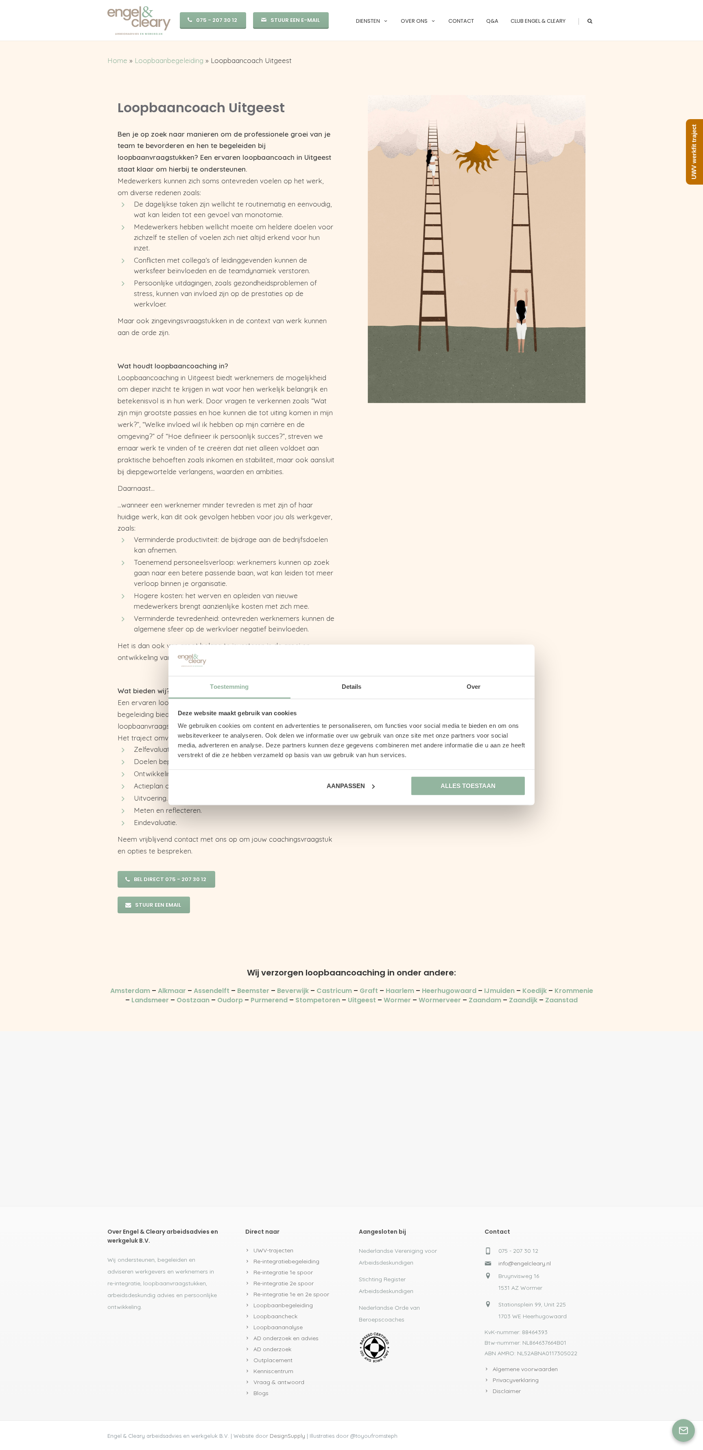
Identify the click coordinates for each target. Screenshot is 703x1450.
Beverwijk (293, 990)
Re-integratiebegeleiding (286, 1261)
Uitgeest (362, 1000)
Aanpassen (346, 785)
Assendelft (212, 990)
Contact (461, 21)
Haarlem (400, 990)
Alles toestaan (468, 785)
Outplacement (273, 1360)
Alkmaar (173, 990)
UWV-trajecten (273, 1250)
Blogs (261, 1393)
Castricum (334, 990)
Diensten (368, 21)
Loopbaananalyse (278, 1327)
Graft (369, 990)
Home (117, 60)
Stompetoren (317, 1000)
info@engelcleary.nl (524, 1263)
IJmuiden (499, 990)
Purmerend (269, 1000)
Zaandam (485, 1000)
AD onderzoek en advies (286, 1338)
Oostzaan (193, 1000)
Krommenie (574, 990)
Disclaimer (507, 1391)
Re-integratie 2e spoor (283, 1283)
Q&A (492, 21)
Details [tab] (352, 686)
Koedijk (534, 990)
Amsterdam (131, 990)
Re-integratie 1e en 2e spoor (291, 1294)
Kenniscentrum (273, 1371)
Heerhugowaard (449, 990)
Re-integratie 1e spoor (283, 1272)
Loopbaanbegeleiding (169, 60)
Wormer (397, 1000)
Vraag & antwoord (278, 1382)
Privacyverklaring (516, 1380)
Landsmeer (150, 1000)
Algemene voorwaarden (525, 1369)
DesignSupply (287, 1436)
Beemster (253, 990)
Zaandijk (523, 1000)
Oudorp (230, 1000)
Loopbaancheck (275, 1316)
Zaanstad (561, 1000)
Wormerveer (440, 1000)
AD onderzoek (272, 1349)
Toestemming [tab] (229, 686)
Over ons (414, 21)
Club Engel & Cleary (538, 21)
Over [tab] (473, 686)
